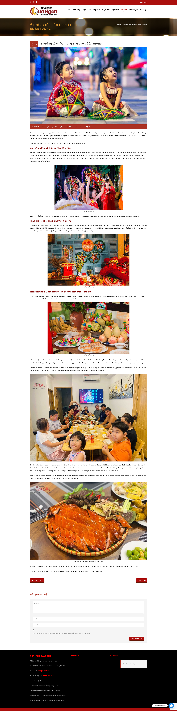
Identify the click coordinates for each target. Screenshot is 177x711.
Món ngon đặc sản (54, 127)
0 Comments (73, 127)
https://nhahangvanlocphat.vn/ (56, 695)
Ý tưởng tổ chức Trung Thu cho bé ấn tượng (71, 43)
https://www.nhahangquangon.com (47, 686)
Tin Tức (63, 127)
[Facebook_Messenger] (171, 705)
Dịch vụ (118, 24)
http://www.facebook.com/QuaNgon (48, 690)
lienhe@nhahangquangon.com (44, 681)
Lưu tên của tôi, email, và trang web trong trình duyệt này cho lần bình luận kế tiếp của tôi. (62, 633)
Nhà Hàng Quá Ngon (129, 664)
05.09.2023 (36, 127)
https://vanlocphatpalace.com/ (54, 700)
